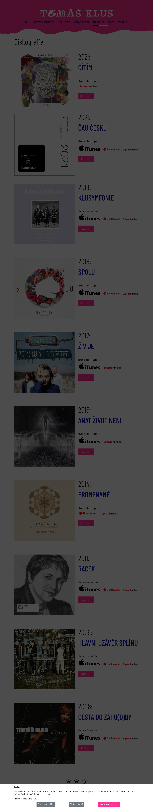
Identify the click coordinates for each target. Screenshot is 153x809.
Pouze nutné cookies (45, 804)
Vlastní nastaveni (76, 804)
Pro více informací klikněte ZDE (25, 798)
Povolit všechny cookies (109, 804)
